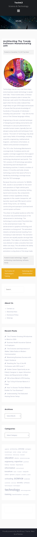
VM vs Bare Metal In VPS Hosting (18, 378)
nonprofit (26, 471)
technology (12, 490)
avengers (28, 449)
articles (21, 449)
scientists (7, 483)
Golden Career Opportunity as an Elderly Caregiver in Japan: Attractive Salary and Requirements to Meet (18, 372)
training (8, 494)
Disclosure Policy (12, 315)
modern (19, 471)
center (14, 452)
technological (9, 485)
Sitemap (10, 318)
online (7, 474)
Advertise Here (12, 312)
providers (24, 474)
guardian (26, 461)
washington (26, 494)
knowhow (9, 471)
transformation (17, 494)
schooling (9, 479)
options (12, 474)
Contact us (10, 308)
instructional (20, 468)
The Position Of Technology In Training (9, 273)
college (19, 452)
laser (14, 471)
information (10, 468)
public (29, 474)
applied (7, 449)
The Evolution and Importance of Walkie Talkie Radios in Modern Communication (17, 351)
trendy (6, 262)
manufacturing (17, 260)
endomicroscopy (25, 458)
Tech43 (18, 2)
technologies (16, 485)
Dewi (27, 52)
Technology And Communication (27, 272)
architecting (8, 260)
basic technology (16, 257)
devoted (22, 455)
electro (16, 458)
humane (12, 465)
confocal (24, 452)
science (18, 478)
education (9, 458)
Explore (18, 21)
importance (19, 465)
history (7, 465)
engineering (9, 462)
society (20, 483)
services (13, 483)
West (33, 531)
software (25, 260)
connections (8, 455)
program (18, 474)
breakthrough (8, 452)
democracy (16, 455)
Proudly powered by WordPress (13, 531)
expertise (18, 461)
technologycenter (26, 490)
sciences (27, 479)
